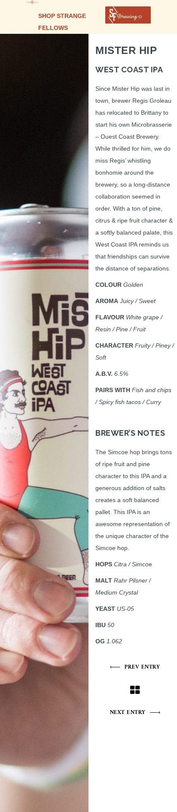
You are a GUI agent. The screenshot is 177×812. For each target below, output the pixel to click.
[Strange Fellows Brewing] (32, 2)
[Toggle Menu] (139, 15)
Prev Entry (142, 667)
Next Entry (128, 712)
